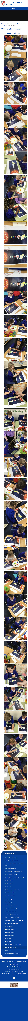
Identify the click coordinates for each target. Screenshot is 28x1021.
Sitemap (14, 973)
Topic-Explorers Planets (13, 25)
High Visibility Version (6, 973)
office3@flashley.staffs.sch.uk (15, 966)
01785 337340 (15, 964)
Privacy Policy (20, 973)
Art (4, 25)
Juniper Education (19, 971)
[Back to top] (14, 978)
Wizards (24, 23)
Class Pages (17, 23)
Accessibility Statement (16, 974)
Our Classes (9, 23)
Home (2, 23)
